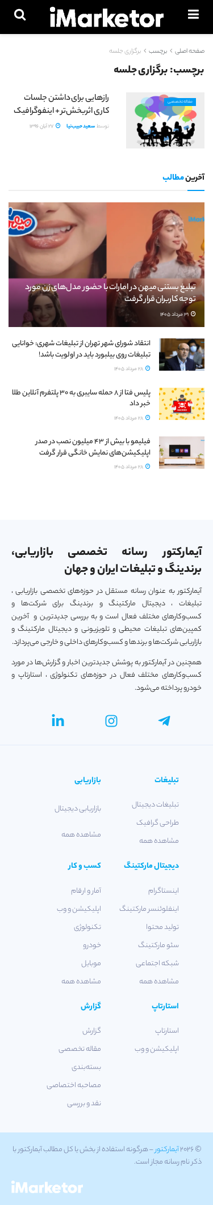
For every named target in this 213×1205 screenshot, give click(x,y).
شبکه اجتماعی (157, 964)
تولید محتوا (162, 928)
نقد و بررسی (84, 1104)
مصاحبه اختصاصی (74, 1086)
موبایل (91, 964)
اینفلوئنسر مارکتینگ (149, 909)
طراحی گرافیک (157, 823)
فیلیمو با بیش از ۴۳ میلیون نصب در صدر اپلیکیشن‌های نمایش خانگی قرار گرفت (93, 447)
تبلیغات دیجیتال (155, 805)
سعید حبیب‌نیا (80, 126)
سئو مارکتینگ (158, 946)
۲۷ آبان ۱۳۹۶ (42, 126)
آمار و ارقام (86, 891)
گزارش (91, 1031)
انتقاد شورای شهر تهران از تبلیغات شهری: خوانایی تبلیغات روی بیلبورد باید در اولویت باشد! (81, 349)
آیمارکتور (167, 1150)
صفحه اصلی (189, 51)
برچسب (158, 51)
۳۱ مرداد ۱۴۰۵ (175, 315)
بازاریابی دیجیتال (78, 809)
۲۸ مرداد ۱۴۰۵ (129, 369)
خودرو (92, 946)
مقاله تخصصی (180, 102)
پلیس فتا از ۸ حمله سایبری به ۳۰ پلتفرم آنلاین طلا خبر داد (81, 398)
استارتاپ (167, 1031)
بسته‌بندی (86, 1068)
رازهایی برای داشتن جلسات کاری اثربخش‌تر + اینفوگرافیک (61, 105)
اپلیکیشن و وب (79, 909)
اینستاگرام (163, 891)
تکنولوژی (87, 928)
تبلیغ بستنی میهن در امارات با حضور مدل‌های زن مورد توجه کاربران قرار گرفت (110, 294)
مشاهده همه (159, 841)
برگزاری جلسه (125, 51)
